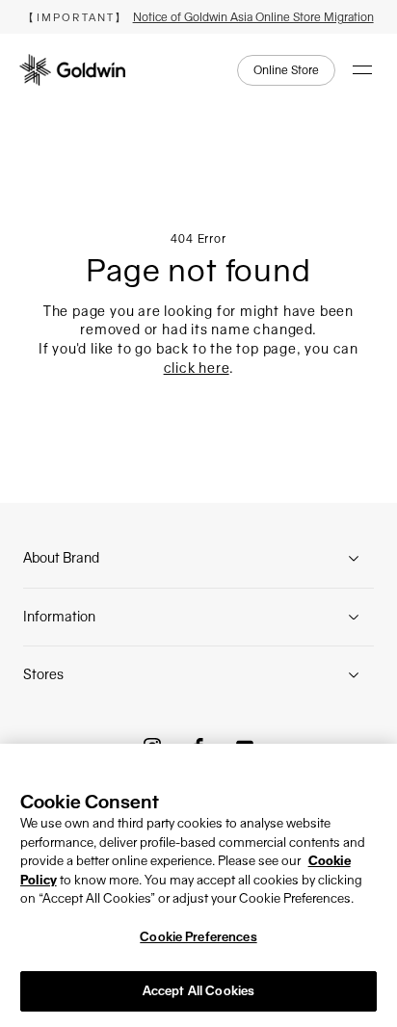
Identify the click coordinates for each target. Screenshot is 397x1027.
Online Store (286, 70)
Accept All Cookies (198, 991)
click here (196, 368)
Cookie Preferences (198, 937)
